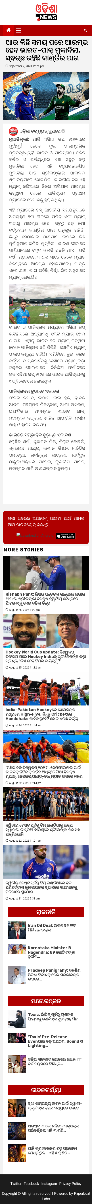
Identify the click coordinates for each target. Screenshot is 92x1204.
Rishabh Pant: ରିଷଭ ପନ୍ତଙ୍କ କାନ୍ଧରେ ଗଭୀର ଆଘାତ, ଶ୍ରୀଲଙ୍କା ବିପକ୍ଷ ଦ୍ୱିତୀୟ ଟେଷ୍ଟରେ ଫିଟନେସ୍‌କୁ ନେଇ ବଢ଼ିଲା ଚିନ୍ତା (45, 599)
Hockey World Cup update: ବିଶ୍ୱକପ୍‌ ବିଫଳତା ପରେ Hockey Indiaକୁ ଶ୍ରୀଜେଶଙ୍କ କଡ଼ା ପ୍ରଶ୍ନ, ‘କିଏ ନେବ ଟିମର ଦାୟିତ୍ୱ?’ (46, 657)
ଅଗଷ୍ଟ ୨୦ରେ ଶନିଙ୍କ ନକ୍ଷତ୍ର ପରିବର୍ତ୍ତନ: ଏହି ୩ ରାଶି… (53, 1128)
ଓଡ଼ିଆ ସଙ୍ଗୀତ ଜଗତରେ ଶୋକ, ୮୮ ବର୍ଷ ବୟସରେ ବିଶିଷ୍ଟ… (55, 1061)
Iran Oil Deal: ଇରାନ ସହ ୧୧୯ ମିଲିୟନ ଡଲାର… (52, 927)
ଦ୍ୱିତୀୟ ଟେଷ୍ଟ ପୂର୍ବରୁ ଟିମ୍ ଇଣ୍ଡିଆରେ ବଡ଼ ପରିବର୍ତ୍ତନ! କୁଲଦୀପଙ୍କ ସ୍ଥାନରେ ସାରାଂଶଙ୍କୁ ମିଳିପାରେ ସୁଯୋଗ (41, 887)
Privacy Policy (70, 1184)
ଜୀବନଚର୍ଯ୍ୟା (46, 1090)
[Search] (85, 30)
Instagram (49, 1184)
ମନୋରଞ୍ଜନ (46, 1001)
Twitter (15, 1184)
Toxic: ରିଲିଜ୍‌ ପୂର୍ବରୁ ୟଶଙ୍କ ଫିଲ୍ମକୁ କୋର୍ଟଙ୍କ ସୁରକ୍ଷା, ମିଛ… (54, 1016)
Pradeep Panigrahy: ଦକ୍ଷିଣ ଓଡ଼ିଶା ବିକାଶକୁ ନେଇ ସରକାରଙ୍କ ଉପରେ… (54, 975)
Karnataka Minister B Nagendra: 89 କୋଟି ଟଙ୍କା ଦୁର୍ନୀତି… (51, 952)
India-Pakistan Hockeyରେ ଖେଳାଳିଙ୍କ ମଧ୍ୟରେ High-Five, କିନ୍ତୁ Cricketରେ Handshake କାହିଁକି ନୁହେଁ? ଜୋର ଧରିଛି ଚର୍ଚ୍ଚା (42, 714)
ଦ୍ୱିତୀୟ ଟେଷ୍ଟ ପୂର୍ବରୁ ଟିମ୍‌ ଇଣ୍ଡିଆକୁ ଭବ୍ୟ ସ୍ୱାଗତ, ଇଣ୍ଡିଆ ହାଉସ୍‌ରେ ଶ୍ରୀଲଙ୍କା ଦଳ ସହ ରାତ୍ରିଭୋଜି (43, 830)
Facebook (31, 1184)
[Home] (8, 31)
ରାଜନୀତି (46, 912)
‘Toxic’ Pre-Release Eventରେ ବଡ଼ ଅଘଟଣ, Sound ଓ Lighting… (55, 1041)
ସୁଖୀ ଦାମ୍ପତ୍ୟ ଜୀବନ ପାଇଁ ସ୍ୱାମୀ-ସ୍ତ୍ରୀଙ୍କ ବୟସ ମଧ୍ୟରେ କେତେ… (55, 1105)
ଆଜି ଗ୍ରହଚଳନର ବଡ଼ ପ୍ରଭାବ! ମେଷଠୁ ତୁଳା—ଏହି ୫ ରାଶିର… (52, 1150)
